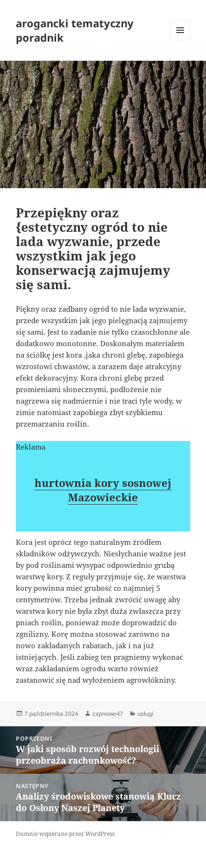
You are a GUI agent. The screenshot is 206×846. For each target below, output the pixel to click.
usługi (145, 714)
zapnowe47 (107, 714)
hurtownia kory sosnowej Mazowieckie (103, 489)
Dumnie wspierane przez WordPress (65, 834)
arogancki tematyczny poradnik (75, 30)
